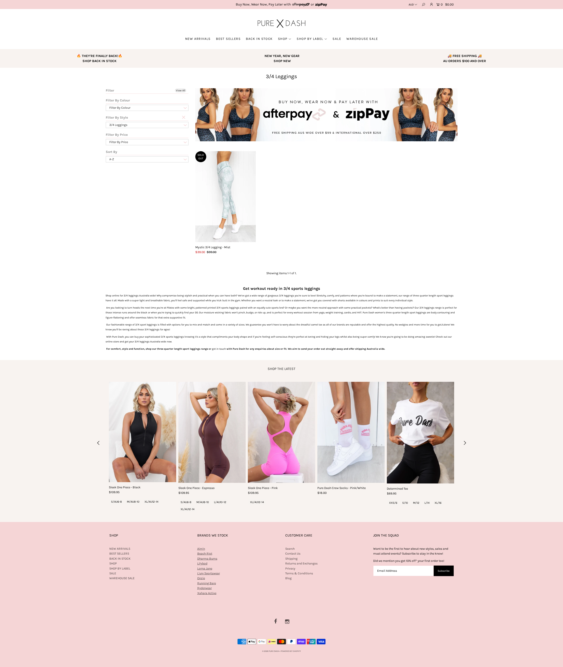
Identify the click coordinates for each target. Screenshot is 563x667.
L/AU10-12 (220, 502)
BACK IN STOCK (259, 39)
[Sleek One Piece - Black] (142, 432)
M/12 (416, 502)
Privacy (290, 568)
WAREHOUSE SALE (362, 39)
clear (184, 117)
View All (180, 90)
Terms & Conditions (299, 573)
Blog (288, 578)
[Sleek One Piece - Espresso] (212, 432)
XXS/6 (393, 502)
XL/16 (438, 502)
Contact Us (292, 553)
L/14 (427, 502)
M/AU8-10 (133, 501)
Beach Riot (204, 553)
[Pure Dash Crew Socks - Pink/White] (351, 432)
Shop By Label (310, 39)
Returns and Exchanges (301, 563)
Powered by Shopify (291, 651)
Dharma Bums (207, 558)
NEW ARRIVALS (198, 39)
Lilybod (202, 563)
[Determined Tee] (420, 432)
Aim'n (201, 549)
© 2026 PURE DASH (271, 651)
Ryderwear (204, 588)
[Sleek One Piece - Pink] (281, 432)
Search (290, 549)
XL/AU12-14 (151, 501)
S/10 (405, 502)
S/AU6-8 (116, 501)
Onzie (201, 578)
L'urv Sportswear (208, 573)
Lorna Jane (204, 568)
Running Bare (206, 583)
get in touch (219, 348)
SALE (337, 39)
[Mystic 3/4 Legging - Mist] (225, 196)
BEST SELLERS (228, 39)
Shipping (291, 558)
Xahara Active (206, 593)
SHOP (282, 39)
